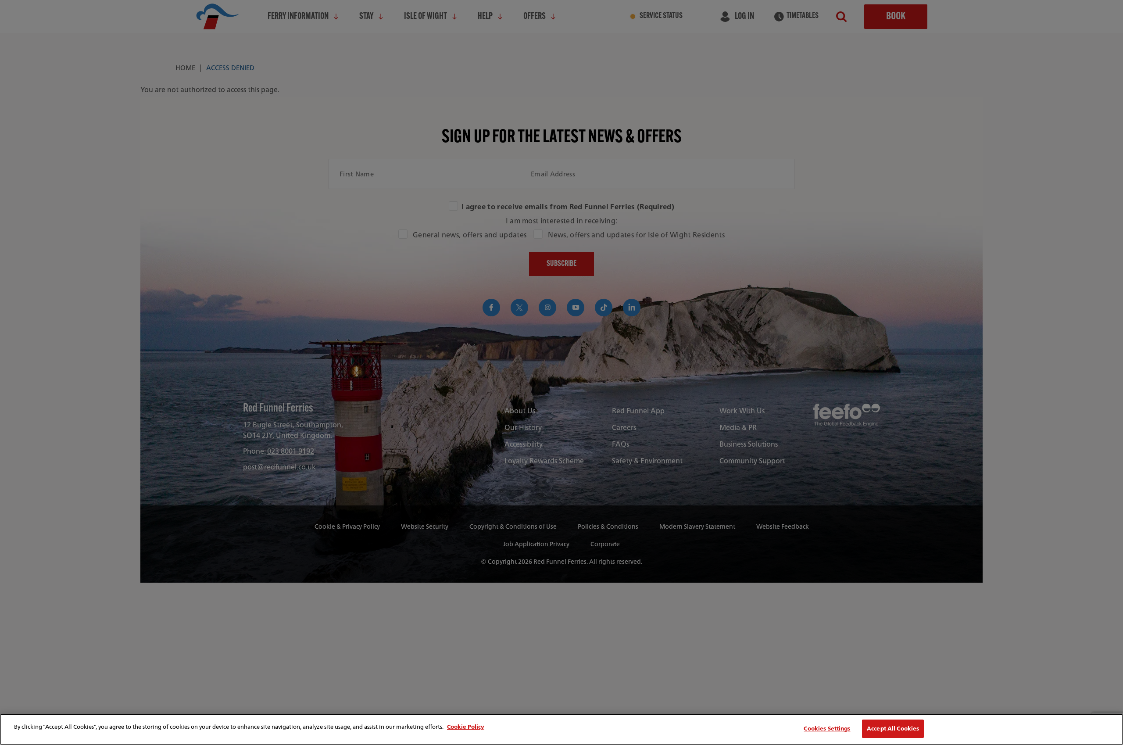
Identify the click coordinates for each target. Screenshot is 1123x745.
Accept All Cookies (893, 729)
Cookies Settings (827, 729)
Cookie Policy (465, 727)
